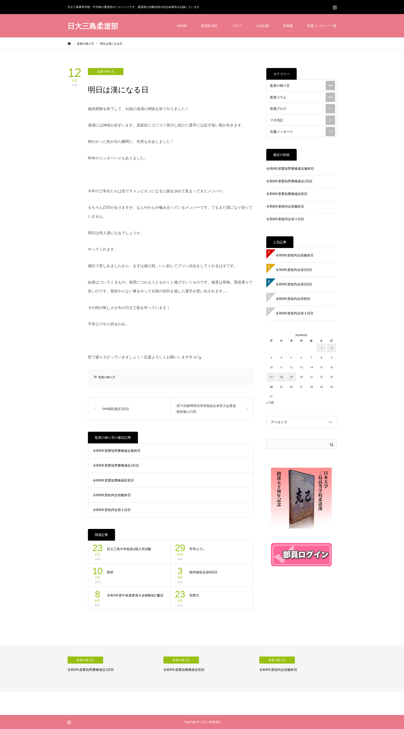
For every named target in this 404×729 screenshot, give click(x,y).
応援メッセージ (301, 131)
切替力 (194, 595)
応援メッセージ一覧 (321, 25)
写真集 (288, 25)
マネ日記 (301, 120)
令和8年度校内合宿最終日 (112, 495)
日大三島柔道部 (93, 26)
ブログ (237, 25)
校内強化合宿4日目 (203, 572)
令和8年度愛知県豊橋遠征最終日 (117, 450)
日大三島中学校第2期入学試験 (129, 549)
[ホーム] (69, 43)
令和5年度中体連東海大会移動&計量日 (135, 595)
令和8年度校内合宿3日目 (294, 284)
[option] (111, 668)
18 (281, 377)
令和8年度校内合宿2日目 (294, 269)
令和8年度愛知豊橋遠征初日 (113, 480)
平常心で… (197, 549)
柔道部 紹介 (209, 25)
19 (291, 377)
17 (271, 377)
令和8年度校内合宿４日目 (112, 509)
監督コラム (301, 97)
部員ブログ (301, 108)
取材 (110, 572)
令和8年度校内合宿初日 (295, 298)
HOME (182, 25)
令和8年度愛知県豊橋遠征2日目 (116, 465)
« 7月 (270, 402)
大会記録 (262, 25)
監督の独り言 (105, 71)
